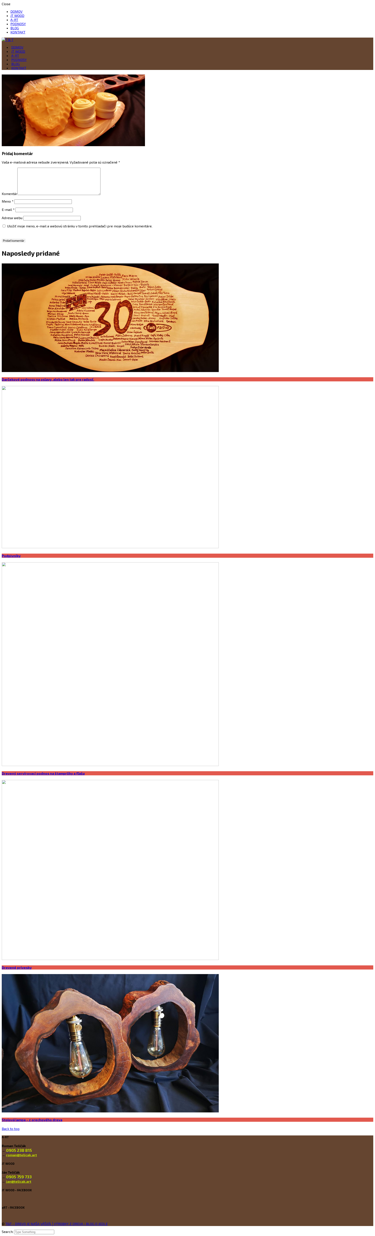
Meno (7, 201)
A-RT (14, 20)
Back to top (11, 1129)
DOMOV (16, 11)
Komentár (9, 194)
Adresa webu (12, 218)
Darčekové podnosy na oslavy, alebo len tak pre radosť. (48, 379)
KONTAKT (17, 32)
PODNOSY (18, 24)
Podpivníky (11, 556)
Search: (8, 1231)
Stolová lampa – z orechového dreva (32, 1120)
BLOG (14, 28)
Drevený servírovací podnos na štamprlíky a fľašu (43, 773)
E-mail (8, 209)
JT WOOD (17, 15)
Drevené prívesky (17, 967)
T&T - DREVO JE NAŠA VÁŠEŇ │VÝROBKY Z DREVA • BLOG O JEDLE (56, 1224)
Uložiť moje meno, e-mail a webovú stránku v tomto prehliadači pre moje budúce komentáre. (79, 226)
